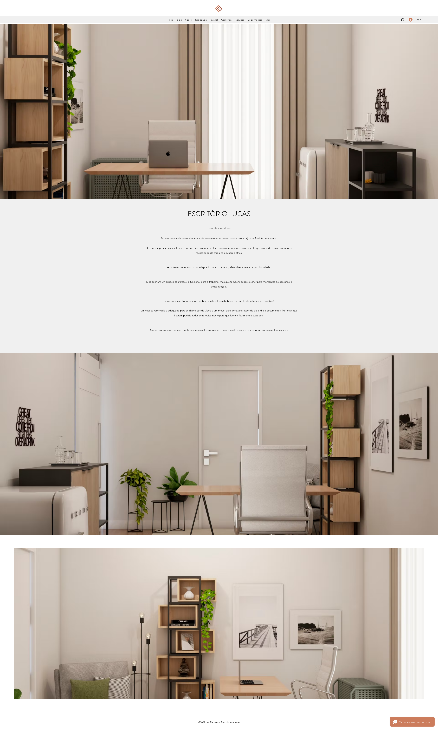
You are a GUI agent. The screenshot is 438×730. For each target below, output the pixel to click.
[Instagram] (402, 19)
